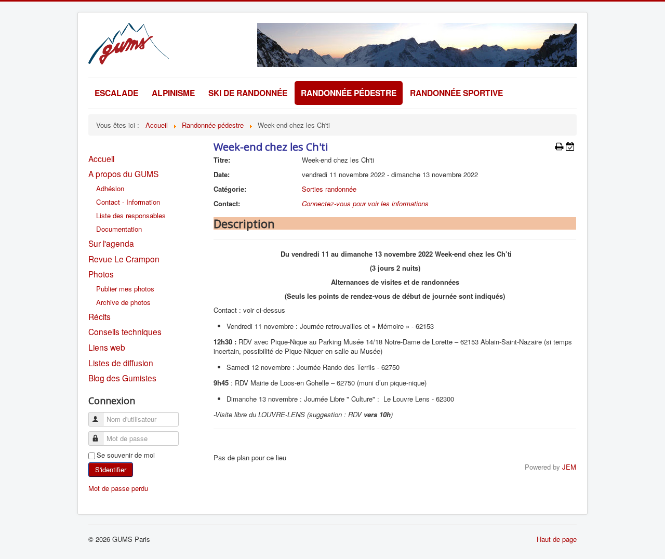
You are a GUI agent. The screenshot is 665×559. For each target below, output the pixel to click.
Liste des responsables (131, 215)
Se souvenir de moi (126, 455)
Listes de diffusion (120, 362)
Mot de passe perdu (118, 488)
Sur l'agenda (111, 243)
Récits (99, 316)
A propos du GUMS (123, 173)
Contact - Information (128, 202)
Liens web (106, 347)
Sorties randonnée (329, 189)
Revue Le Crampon (123, 258)
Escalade (116, 93)
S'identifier (110, 469)
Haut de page (557, 539)
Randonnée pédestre (348, 93)
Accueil (101, 158)
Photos (101, 274)
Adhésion (110, 188)
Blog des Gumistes (122, 377)
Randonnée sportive (456, 93)
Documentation (119, 229)
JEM (569, 467)
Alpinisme (173, 93)
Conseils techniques (125, 331)
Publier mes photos (125, 289)
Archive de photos (123, 302)
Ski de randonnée (247, 93)
